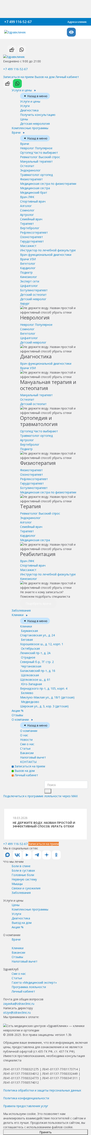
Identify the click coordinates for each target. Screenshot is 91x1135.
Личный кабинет (67, 77)
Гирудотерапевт (32, 241)
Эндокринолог (30, 170)
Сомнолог (27, 210)
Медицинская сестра (35, 188)
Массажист (28, 246)
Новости (26, 740)
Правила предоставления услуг (25, 1106)
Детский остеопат (33, 295)
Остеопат (27, 166)
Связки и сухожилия (26, 888)
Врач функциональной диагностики (45, 255)
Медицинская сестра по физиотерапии (48, 184)
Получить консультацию (37, 115)
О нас (24, 735)
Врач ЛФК (27, 197)
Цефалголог (29, 286)
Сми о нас (27, 744)
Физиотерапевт (31, 179)
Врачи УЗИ (28, 259)
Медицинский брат (33, 192)
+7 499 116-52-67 (18, 21)
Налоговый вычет (33, 757)
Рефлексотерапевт (34, 232)
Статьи (25, 748)
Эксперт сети (29, 281)
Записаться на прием (18, 77)
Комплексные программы (30, 128)
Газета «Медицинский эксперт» (34, 982)
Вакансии (27, 753)
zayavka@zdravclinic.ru (18, 1004)
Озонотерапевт (31, 237)
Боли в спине (21, 866)
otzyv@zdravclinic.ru (17, 1012)
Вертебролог (29, 228)
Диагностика (29, 110)
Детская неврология (35, 124)
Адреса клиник (77, 22)
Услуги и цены (22, 90)
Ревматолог (40, 157)
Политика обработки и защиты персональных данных (42, 1090)
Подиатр (26, 272)
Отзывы (17, 715)
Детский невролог (33, 299)
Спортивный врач (33, 201)
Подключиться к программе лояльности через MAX (40, 796)
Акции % (17, 711)
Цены (24, 119)
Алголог (26, 206)
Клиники (18, 615)
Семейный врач (31, 219)
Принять (45, 1132)
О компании (21, 719)
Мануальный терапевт (36, 161)
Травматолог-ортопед (36, 175)
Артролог (27, 215)
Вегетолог (27, 264)
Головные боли (23, 875)
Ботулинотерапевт (34, 290)
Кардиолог (28, 268)
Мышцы (17, 884)
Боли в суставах (23, 870)
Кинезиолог (28, 277)
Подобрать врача (38, 603)
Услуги (25, 106)
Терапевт (27, 224)
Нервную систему (24, 879)
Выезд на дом (22, 923)
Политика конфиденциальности (26, 1098)
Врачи (16, 132)
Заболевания (21, 610)
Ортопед (39, 153)
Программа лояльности (29, 987)
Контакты (28, 762)
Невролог (36, 148)
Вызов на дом (44, 77)
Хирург (25, 303)
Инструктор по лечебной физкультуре (48, 250)
